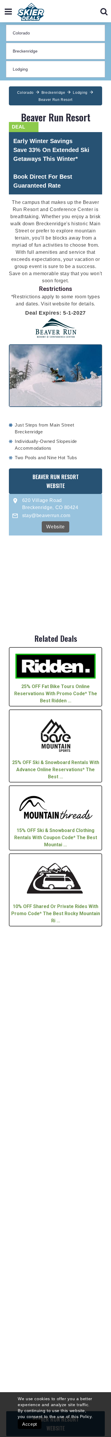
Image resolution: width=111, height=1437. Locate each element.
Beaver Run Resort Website (56, 481)
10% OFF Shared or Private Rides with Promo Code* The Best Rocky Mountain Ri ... (55, 913)
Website (55, 526)
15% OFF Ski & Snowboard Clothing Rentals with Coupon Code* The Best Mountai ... (55, 837)
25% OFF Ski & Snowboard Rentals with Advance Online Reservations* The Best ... (55, 770)
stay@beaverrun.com (46, 515)
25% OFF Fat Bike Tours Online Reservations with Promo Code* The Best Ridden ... (55, 694)
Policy (86, 1416)
